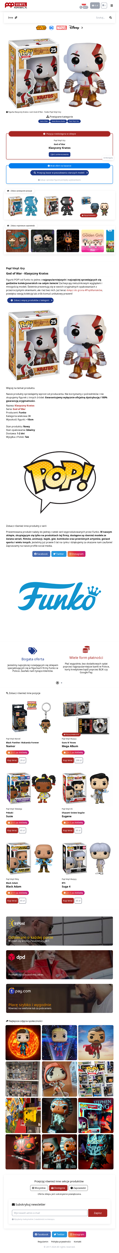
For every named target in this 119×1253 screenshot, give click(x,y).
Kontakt (77, 1241)
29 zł (22, 760)
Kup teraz (12, 760)
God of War (44, 121)
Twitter (60, 554)
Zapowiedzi (79, 1188)
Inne (11, 17)
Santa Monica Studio (58, 121)
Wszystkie (40, 1188)
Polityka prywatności (61, 1241)
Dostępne (60, 1188)
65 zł (22, 830)
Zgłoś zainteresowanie (60, 154)
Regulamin (43, 1241)
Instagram (78, 554)
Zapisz (98, 1213)
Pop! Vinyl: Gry (74, 121)
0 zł (96, 5)
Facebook (42, 554)
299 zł (79, 760)
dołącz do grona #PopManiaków (84, 290)
